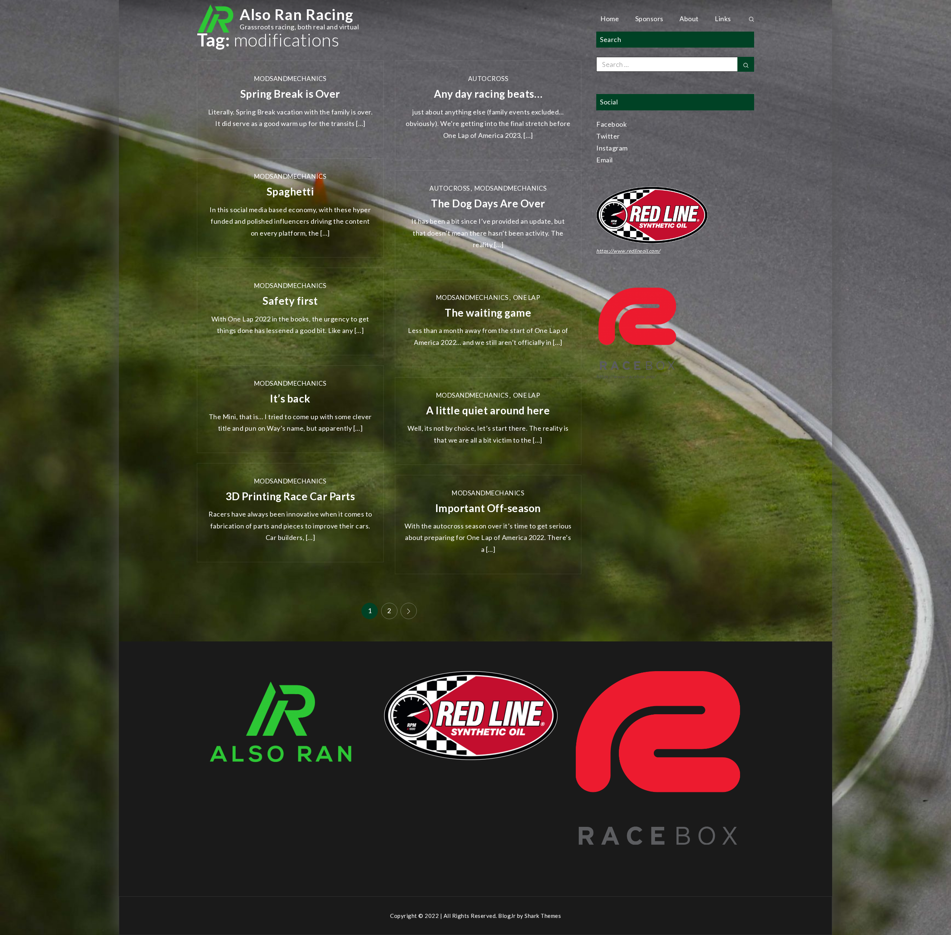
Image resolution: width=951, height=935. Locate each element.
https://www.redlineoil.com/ (628, 251)
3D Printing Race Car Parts (290, 496)
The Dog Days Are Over (488, 203)
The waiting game (488, 312)
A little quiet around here (488, 410)
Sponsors (649, 18)
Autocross (488, 78)
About (689, 18)
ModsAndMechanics (290, 78)
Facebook (611, 124)
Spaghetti (290, 191)
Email (604, 160)
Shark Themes (543, 915)
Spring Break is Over (290, 93)
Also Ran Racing (297, 14)
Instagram (612, 148)
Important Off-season (488, 508)
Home (609, 18)
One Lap (527, 297)
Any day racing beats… (488, 93)
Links (723, 18)
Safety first (290, 300)
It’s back (290, 398)
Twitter (608, 136)
